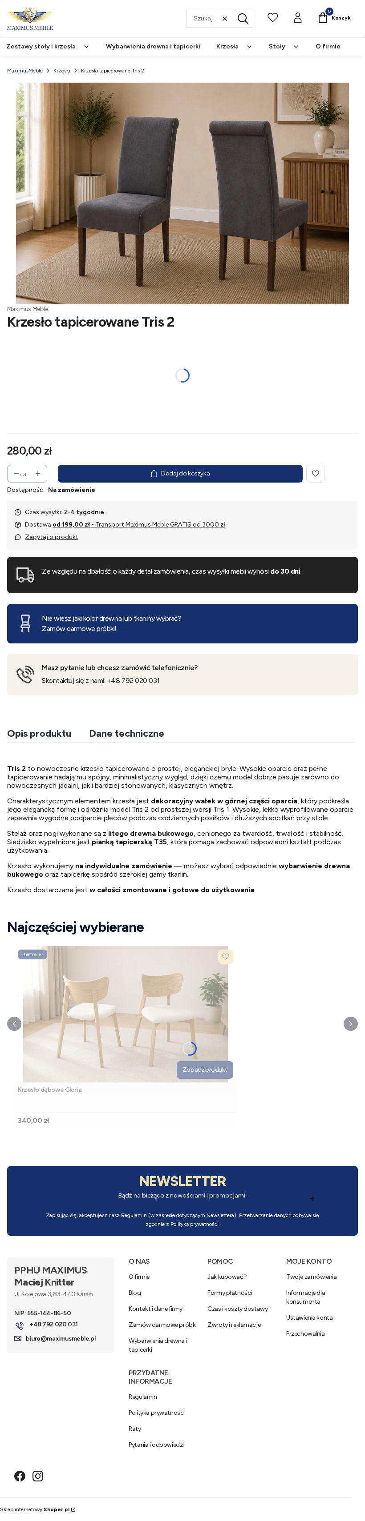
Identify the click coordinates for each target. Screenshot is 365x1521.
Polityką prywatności (194, 1224)
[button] (243, 18)
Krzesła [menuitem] (227, 46)
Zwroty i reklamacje (233, 1325)
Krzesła (61, 71)
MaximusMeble (25, 71)
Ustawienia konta (309, 1317)
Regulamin (134, 1215)
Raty (135, 1429)
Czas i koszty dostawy (237, 1309)
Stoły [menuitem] (277, 46)
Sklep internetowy (34, 1509)
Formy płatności (229, 1293)
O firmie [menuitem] (328, 46)
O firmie (139, 1277)
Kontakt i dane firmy (155, 1309)
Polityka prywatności (157, 1413)
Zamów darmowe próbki (163, 1325)
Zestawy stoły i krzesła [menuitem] (41, 46)
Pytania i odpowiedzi (156, 1445)
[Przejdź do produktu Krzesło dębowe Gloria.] (125, 1014)
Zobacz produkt (204, 1070)
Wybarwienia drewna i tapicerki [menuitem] (153, 46)
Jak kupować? (227, 1277)
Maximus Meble (27, 309)
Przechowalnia (305, 1333)
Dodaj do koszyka (185, 473)
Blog (135, 1293)
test (124, 628)
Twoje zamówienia (311, 1277)
